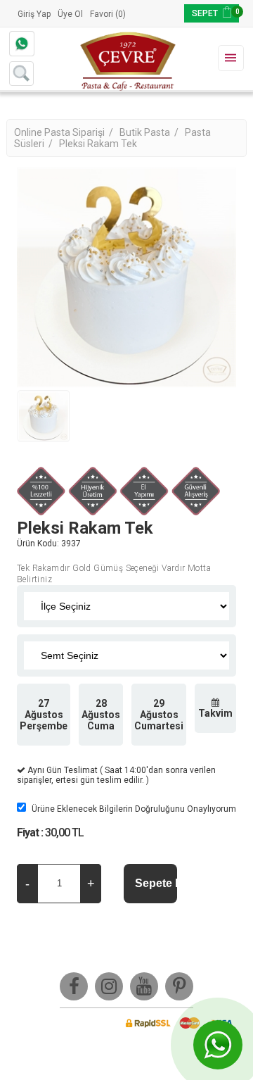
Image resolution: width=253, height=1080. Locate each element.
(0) (120, 14)
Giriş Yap (34, 14)
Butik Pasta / (150, 132)
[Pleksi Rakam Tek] (44, 416)
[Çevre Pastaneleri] (126, 59)
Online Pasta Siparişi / (64, 132)
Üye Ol (70, 14)
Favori (101, 14)
